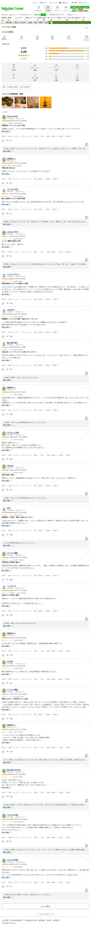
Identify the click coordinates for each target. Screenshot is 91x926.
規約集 (49, 920)
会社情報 (5, 920)
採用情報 (42, 920)
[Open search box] (4, 86)
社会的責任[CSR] (31, 920)
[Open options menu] (88, 116)
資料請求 (56, 920)
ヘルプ (35, 2)
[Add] (86, 28)
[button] (8, 102)
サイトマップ (53, 2)
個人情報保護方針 (17, 920)
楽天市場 (74, 2)
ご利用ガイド (43, 2)
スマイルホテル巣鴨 (9, 27)
